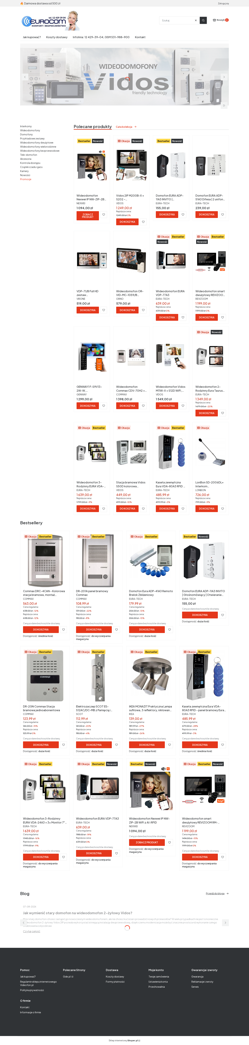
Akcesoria (25, 158)
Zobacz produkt (88, 215)
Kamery (24, 170)
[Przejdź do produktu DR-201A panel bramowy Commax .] (98, 561)
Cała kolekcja (124, 126)
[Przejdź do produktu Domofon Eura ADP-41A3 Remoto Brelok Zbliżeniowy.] (151, 561)
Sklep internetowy (123, 1040)
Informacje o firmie (30, 1012)
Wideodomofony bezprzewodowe (39, 150)
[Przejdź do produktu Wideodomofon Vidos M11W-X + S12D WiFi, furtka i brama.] (171, 356)
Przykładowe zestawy (32, 138)
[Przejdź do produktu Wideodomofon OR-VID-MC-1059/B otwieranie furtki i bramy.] (131, 261)
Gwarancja (197, 976)
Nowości (25, 175)
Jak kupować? (28, 976)
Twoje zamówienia (159, 976)
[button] (203, 20)
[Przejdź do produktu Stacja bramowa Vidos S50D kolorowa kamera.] (131, 452)
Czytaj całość (31, 931)
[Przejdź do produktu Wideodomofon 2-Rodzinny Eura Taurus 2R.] (210, 356)
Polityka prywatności (32, 990)
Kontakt (24, 1007)
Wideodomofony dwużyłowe (36, 142)
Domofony (26, 134)
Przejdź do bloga (215, 893)
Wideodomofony (30, 130)
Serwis (195, 986)
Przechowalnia (157, 986)
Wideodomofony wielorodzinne (38, 146)
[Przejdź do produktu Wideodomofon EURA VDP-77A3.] (171, 261)
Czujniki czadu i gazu (31, 166)
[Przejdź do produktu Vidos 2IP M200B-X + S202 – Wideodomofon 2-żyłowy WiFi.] (131, 165)
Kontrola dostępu (30, 162)
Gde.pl (67, 976)
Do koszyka (127, 221)
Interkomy (26, 126)
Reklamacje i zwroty (202, 981)
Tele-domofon (28, 154)
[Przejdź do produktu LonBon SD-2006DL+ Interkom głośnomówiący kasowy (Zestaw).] (210, 452)
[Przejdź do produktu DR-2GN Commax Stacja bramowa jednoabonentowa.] (45, 676)
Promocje (25, 179)
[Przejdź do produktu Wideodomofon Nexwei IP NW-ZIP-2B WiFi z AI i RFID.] (92, 165)
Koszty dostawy (115, 976)
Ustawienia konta (158, 981)
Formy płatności (115, 981)
